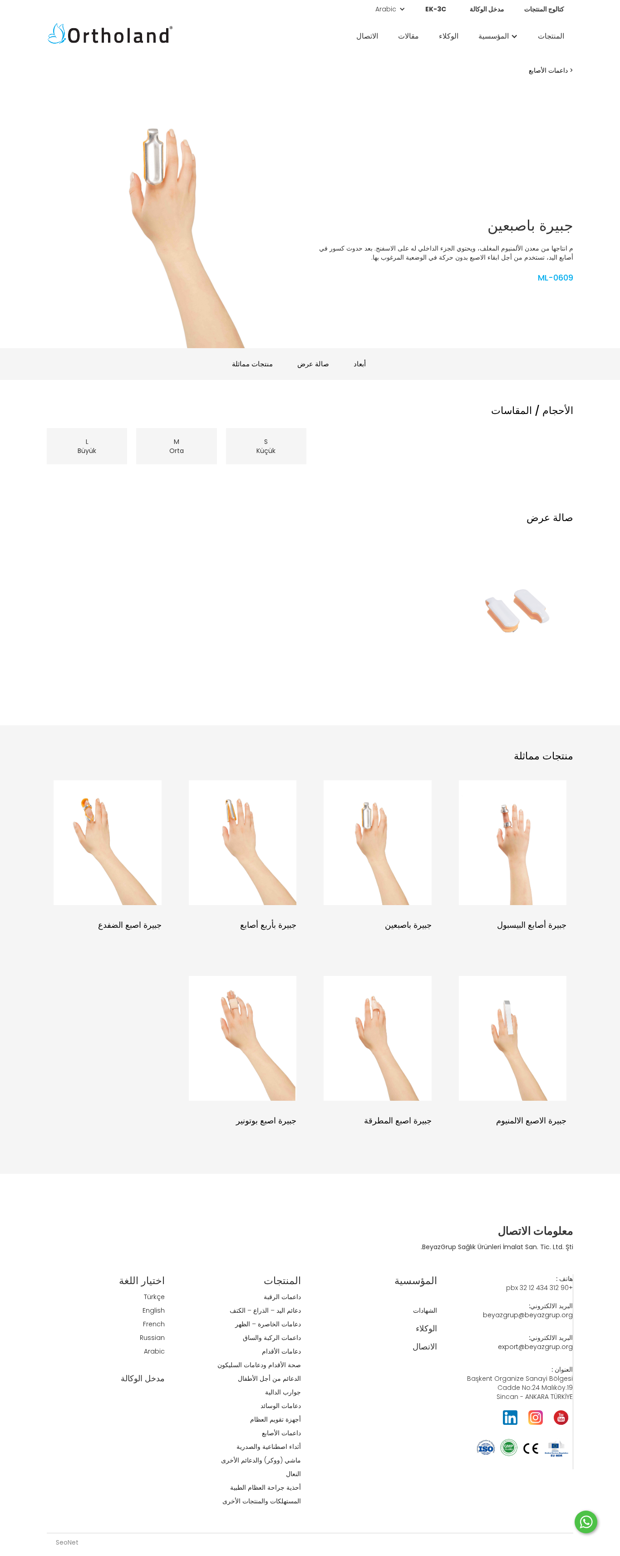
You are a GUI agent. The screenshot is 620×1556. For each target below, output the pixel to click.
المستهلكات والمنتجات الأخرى (261, 1501)
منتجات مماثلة (252, 364)
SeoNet (67, 1542)
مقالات (408, 36)
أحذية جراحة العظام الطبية (265, 1487)
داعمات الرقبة (282, 1296)
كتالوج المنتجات (544, 9)
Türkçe (154, 1296)
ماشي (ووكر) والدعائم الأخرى (261, 1460)
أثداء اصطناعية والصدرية (268, 1446)
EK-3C (435, 9)
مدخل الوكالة (487, 9)
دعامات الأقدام (281, 1351)
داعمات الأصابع (548, 70)
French (154, 1324)
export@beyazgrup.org (535, 1346)
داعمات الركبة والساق (272, 1337)
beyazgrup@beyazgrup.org (528, 1315)
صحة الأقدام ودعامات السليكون (259, 1364)
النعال (293, 1473)
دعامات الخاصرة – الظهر (268, 1324)
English (154, 1310)
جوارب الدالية (283, 1392)
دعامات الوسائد (281, 1405)
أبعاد (360, 364)
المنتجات (551, 36)
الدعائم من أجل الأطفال (269, 1378)
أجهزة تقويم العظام (275, 1419)
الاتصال (367, 36)
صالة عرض (313, 364)
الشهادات (425, 1310)
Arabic (154, 1351)
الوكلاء (448, 36)
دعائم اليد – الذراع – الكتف (265, 1310)
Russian (152, 1337)
